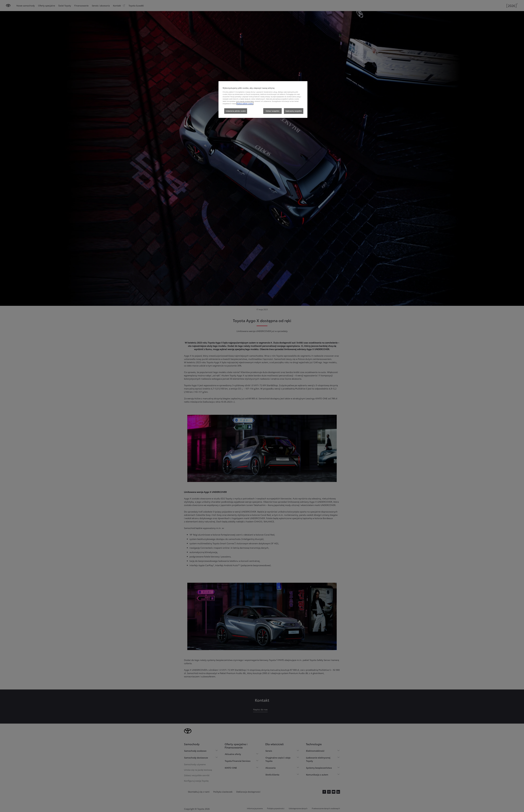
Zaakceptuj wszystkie (293, 111)
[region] (262, 99)
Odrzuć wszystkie (272, 111)
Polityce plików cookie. (245, 103)
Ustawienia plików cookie (236, 111)
